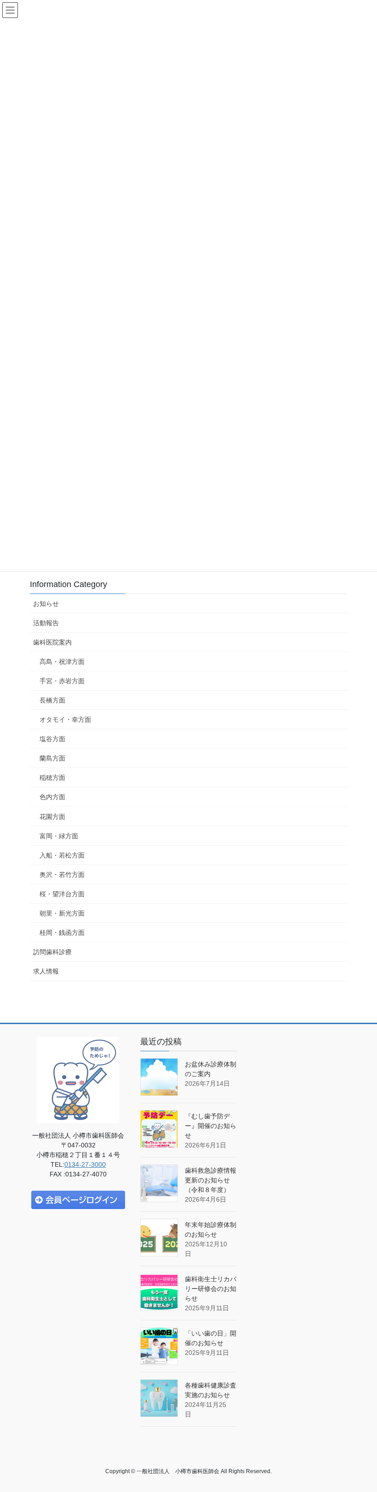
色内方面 (52, 797)
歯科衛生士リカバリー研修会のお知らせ (210, 1288)
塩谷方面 (52, 739)
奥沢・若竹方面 (62, 874)
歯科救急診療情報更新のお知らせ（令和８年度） (210, 1180)
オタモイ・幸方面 (65, 719)
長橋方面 (52, 700)
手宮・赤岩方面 (62, 681)
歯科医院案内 (52, 642)
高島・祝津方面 (62, 661)
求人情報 (46, 971)
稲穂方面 (52, 777)
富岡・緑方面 (59, 836)
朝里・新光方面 (62, 913)
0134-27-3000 (85, 1164)
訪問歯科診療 (52, 952)
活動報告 (46, 623)
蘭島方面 (52, 758)
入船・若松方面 (62, 855)
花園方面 (52, 816)
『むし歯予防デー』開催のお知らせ (210, 1125)
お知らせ (46, 603)
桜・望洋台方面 (62, 894)
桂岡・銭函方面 (62, 932)
